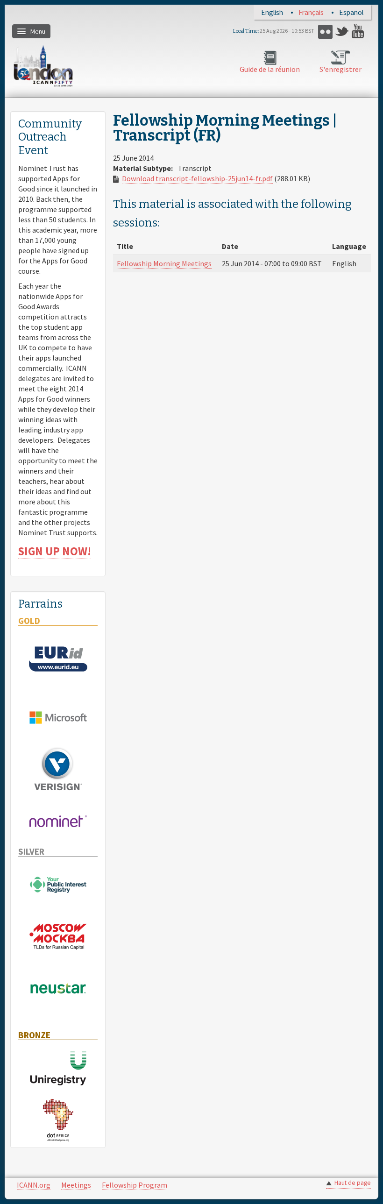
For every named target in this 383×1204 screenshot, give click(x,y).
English (272, 12)
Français (311, 12)
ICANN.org (33, 1185)
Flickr (325, 31)
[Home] (43, 65)
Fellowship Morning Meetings (164, 263)
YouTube (359, 31)
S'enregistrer (340, 69)
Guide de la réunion (270, 69)
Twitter (342, 31)
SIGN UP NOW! (54, 551)
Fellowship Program (134, 1185)
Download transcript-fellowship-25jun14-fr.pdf (197, 178)
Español (351, 12)
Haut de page (352, 1183)
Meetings (76, 1185)
